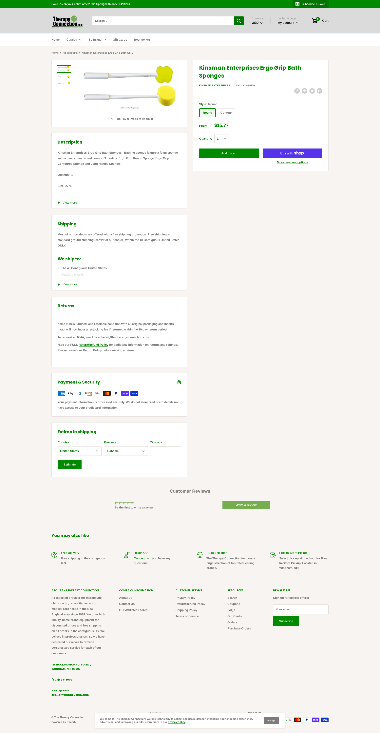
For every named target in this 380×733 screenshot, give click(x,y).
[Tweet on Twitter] (312, 91)
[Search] (239, 20)
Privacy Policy (185, 597)
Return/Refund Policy (93, 344)
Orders (232, 622)
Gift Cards (120, 39)
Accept (271, 720)
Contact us (141, 558)
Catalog (71, 39)
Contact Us (127, 603)
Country (63, 442)
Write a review (246, 505)
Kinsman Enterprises (214, 85)
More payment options (292, 162)
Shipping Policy (186, 610)
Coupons (233, 603)
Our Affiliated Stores (133, 610)
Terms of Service (187, 616)
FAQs (231, 610)
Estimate (70, 464)
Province (110, 442)
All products (70, 52)
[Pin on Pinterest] (304, 91)
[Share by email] (319, 91)
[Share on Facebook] (297, 91)
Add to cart (229, 153)
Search (232, 597)
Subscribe (286, 621)
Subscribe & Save (313, 4)
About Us (125, 597)
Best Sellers (142, 39)
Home (55, 39)
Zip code (156, 442)
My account (286, 22)
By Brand (95, 39)
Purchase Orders (239, 628)
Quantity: (205, 138)
